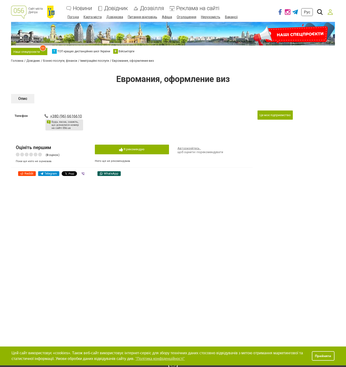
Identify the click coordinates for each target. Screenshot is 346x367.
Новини (82, 8)
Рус (307, 12)
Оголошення (186, 17)
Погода (73, 17)
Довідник (116, 8)
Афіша (167, 17)
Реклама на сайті (197, 8)
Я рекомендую (134, 149)
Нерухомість (210, 17)
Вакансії (231, 17)
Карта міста (93, 17)
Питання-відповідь (142, 17)
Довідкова (114, 17)
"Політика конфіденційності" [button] (160, 359)
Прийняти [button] (323, 356)
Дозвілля (152, 8)
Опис (22, 98)
